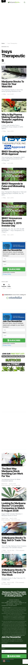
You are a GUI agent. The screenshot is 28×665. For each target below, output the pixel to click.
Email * (4, 261)
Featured (8, 67)
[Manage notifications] (4, 661)
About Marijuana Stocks (14, 601)
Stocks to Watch (14, 600)
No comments (6, 485)
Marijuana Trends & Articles (19, 67)
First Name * (6, 255)
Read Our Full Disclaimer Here (18, 635)
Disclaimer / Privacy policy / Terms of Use (14, 602)
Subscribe (14, 269)
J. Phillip (4, 94)
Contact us (18, 604)
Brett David (4, 483)
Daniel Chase (5, 518)
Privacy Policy (7, 274)
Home (3, 43)
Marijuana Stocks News (20, 137)
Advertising (9, 604)
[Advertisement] (14, 24)
